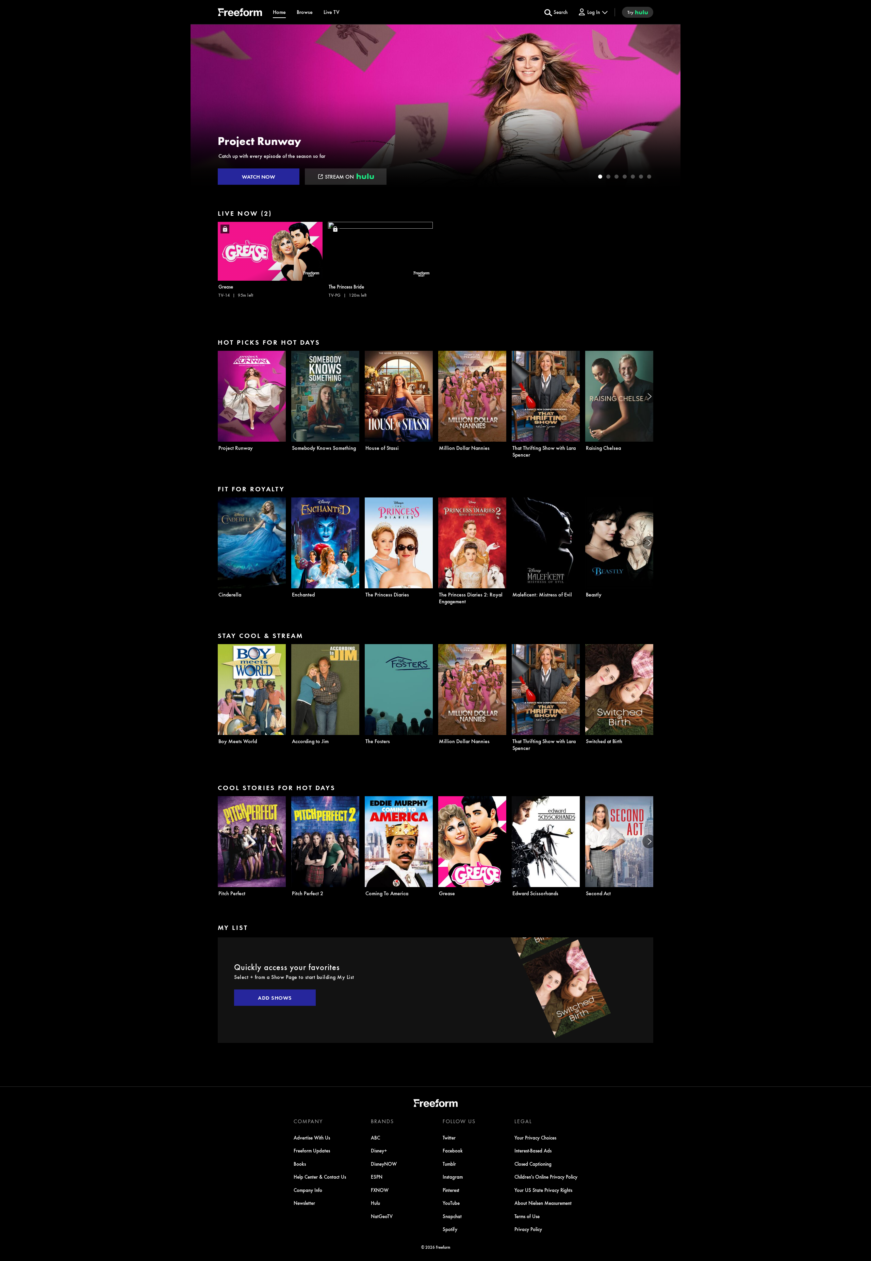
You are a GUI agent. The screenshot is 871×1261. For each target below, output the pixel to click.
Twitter (449, 1137)
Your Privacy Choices (535, 1137)
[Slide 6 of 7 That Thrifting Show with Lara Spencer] (641, 177)
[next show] (668, 106)
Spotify (450, 1229)
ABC (375, 1137)
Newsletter (304, 1202)
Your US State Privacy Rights (543, 1189)
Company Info (308, 1189)
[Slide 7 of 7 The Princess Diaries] (649, 177)
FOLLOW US (459, 1121)
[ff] (240, 13)
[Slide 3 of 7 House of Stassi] (616, 177)
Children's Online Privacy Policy (545, 1176)
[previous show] (203, 106)
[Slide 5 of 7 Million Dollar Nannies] (633, 177)
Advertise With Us (312, 1137)
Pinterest (451, 1189)
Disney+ (379, 1150)
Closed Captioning (533, 1163)
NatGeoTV (382, 1216)
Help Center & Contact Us (320, 1176)
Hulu (375, 1202)
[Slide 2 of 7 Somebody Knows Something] (608, 177)
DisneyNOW (384, 1163)
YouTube (451, 1202)
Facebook (453, 1150)
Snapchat (452, 1216)
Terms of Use (527, 1216)
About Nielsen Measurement (543, 1202)
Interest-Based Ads (533, 1150)
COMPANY (308, 1121)
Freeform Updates (312, 1150)
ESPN (376, 1176)
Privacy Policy (528, 1229)
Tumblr (449, 1163)
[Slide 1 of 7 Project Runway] (600, 177)
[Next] (649, 396)
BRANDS (382, 1121)
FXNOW (380, 1189)
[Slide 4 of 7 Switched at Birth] (625, 177)
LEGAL (523, 1121)
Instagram (453, 1176)
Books (300, 1163)
